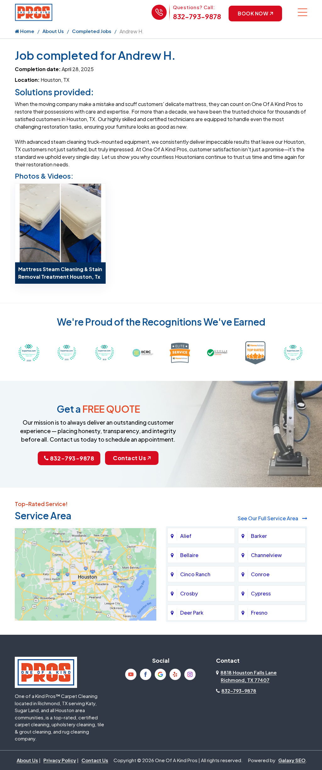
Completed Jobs (91, 31)
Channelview (266, 555)
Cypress (261, 593)
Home (26, 31)
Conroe (260, 574)
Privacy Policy (59, 760)
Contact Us (129, 457)
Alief (186, 536)
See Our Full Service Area (268, 518)
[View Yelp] (175, 674)
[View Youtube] (130, 674)
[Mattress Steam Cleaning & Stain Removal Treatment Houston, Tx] (60, 222)
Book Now (253, 13)
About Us (53, 31)
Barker (259, 536)
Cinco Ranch (195, 574)
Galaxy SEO (292, 760)
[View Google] (160, 674)
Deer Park (191, 612)
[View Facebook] (145, 674)
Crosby (189, 593)
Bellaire (189, 555)
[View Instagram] (190, 674)
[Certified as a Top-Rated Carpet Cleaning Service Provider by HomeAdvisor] (255, 352)
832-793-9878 (197, 16)
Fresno (259, 612)
